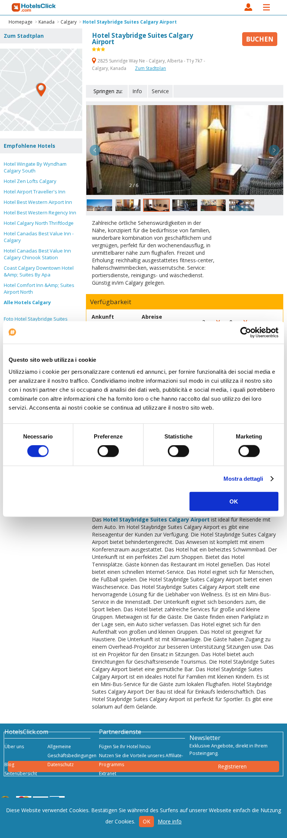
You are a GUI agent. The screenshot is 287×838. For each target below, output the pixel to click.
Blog (9, 764)
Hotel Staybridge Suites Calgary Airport (130, 22)
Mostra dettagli (243, 478)
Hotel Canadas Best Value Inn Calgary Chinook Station (37, 254)
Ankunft (103, 316)
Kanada (46, 22)
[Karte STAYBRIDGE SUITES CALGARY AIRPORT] (41, 90)
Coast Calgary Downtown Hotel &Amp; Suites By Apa (39, 271)
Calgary (69, 22)
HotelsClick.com (34, 7)
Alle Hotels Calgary (27, 302)
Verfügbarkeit (110, 302)
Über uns (14, 746)
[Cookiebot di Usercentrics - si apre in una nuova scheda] (245, 332)
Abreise (152, 316)
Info (137, 91)
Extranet (107, 773)
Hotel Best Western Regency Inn (40, 212)
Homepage (21, 22)
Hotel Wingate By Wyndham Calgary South (35, 167)
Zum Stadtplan (150, 68)
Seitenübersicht (20, 773)
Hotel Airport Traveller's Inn (34, 191)
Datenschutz (60, 764)
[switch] (108, 451)
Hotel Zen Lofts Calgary (30, 181)
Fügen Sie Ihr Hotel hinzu (125, 746)
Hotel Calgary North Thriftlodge (39, 223)
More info (170, 821)
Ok (146, 821)
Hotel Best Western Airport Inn (38, 202)
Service (160, 91)
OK (233, 501)
